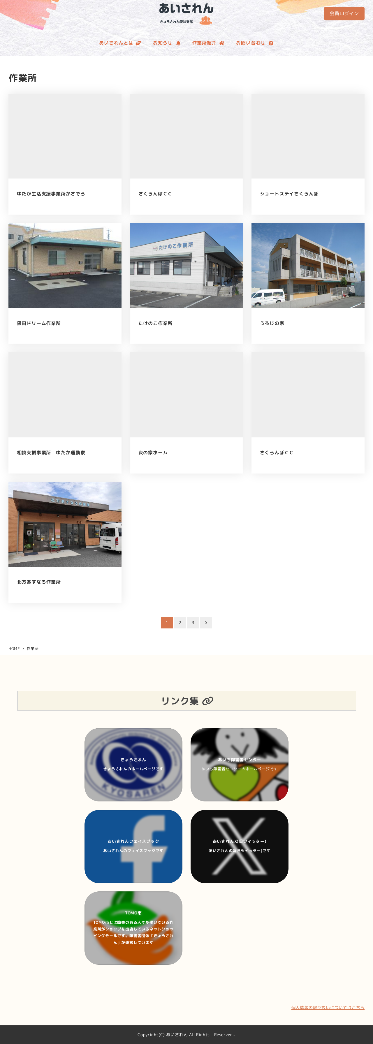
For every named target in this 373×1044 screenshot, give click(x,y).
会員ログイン (344, 13)
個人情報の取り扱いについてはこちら (328, 1008)
